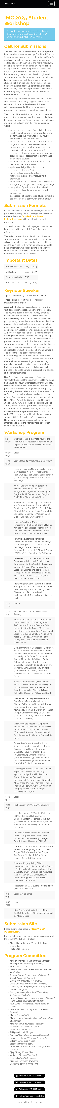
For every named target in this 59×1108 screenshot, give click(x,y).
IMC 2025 (9, 3)
